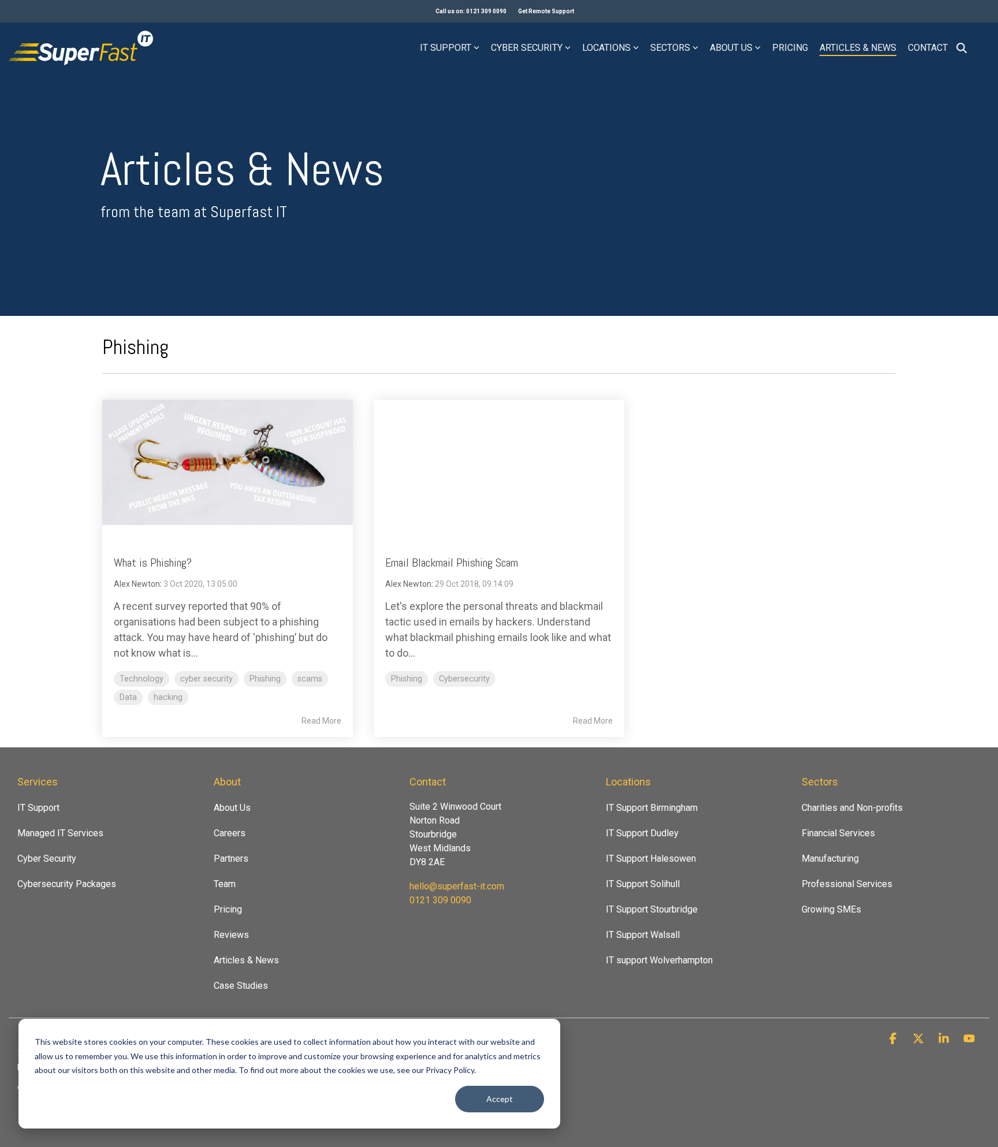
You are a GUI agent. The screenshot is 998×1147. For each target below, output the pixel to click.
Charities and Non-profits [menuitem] (852, 807)
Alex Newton (137, 584)
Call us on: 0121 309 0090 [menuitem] (471, 11)
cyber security (206, 679)
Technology (141, 679)
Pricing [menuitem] (228, 909)
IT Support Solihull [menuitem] (643, 883)
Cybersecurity (464, 679)
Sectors (670, 47)
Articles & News (858, 47)
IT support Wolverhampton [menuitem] (659, 960)
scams (309, 679)
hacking (168, 697)
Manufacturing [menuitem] (830, 858)
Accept (499, 1099)
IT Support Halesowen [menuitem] (651, 858)
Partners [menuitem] (231, 858)
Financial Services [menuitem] (838, 833)
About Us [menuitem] (232, 807)
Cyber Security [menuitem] (46, 858)
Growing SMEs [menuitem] (831, 909)
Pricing (790, 47)
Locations (606, 47)
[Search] (961, 47)
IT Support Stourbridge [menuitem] (652, 909)
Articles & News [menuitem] (246, 960)
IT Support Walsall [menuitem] (643, 934)
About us (731, 47)
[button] (894, 1039)
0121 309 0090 (440, 900)
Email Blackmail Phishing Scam (451, 562)
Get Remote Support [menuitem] (546, 11)
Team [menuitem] (225, 883)
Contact (928, 47)
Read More (321, 720)
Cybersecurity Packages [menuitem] (66, 883)
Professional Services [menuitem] (847, 883)
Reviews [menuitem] (231, 934)
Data (128, 697)
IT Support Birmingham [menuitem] (652, 807)
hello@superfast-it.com (456, 886)
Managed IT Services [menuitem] (60, 833)
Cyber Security (527, 47)
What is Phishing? (153, 562)
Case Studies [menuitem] (241, 985)
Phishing (265, 679)
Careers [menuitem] (229, 833)
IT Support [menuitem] (38, 807)
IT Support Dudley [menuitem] (642, 833)
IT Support (445, 47)
